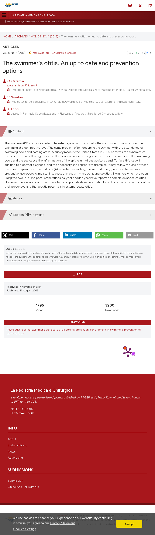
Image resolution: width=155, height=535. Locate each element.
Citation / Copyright (28, 215)
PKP (16, 401)
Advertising (15, 457)
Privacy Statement (62, 523)
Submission (15, 480)
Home (7, 36)
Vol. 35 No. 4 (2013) (44, 36)
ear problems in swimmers (106, 329)
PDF (79, 274)
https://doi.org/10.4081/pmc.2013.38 (54, 52)
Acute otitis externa (18, 329)
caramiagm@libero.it (23, 85)
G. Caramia (15, 81)
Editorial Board (17, 445)
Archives (21, 36)
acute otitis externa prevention (70, 329)
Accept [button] (129, 524)
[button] (15, 235)
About (12, 439)
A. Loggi (13, 109)
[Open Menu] (4, 15)
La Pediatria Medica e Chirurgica (33, 15)
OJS (33, 401)
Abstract (18, 131)
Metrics (17, 198)
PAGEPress (88, 397)
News (12, 451)
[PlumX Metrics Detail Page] (128, 352)
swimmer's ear (41, 329)
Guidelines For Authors (23, 487)
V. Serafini (15, 97)
